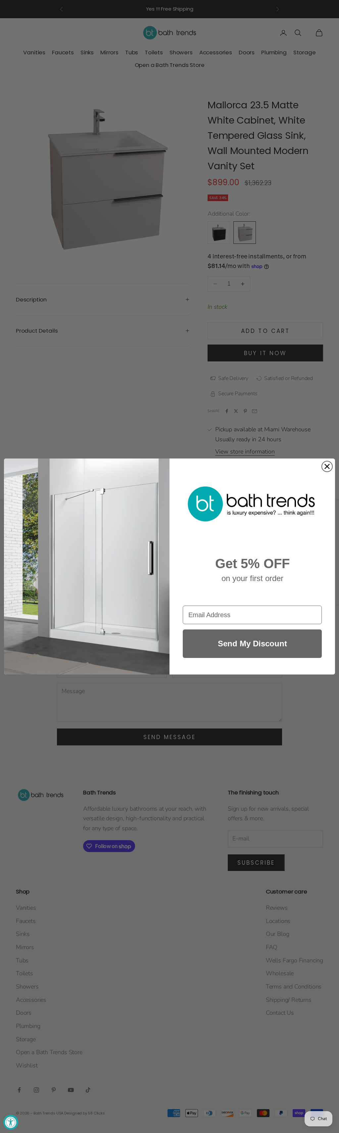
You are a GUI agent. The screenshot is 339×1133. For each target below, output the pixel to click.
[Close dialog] (327, 466)
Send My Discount (252, 643)
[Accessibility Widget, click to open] (10, 1122)
